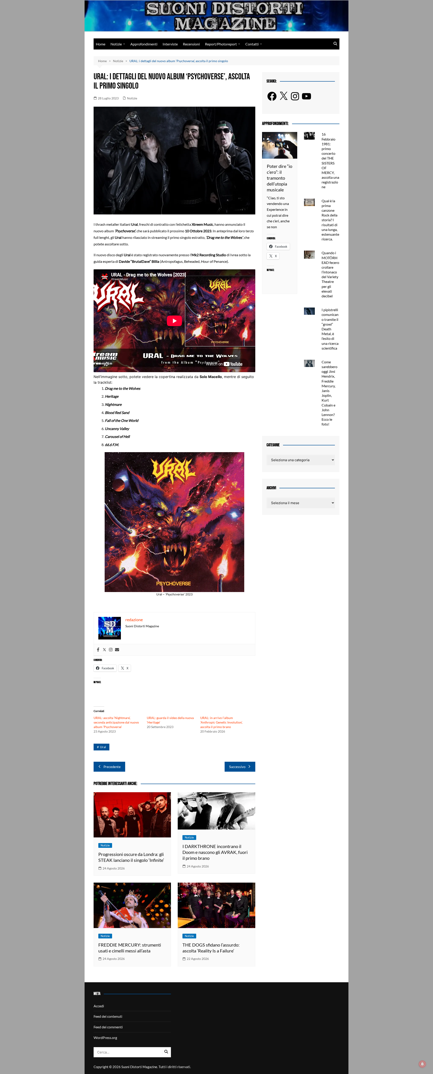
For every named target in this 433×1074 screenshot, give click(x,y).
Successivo (237, 767)
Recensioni (191, 44)
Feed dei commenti (108, 1027)
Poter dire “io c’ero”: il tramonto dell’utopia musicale (279, 177)
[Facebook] (98, 650)
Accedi (99, 1006)
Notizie (116, 44)
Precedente (112, 767)
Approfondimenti (143, 44)
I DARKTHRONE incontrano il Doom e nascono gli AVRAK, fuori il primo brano (215, 852)
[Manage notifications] (422, 1064)
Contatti (252, 44)
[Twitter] (104, 650)
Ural (103, 747)
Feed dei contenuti (108, 1016)
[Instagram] (111, 650)
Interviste (170, 44)
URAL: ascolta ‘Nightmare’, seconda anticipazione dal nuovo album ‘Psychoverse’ (116, 722)
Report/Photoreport (221, 44)
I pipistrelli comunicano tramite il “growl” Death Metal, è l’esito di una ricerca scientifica (330, 329)
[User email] (117, 650)
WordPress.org (105, 1037)
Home (100, 44)
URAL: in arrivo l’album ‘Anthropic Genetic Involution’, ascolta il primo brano (221, 722)
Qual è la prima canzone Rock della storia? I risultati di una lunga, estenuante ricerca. (330, 220)
